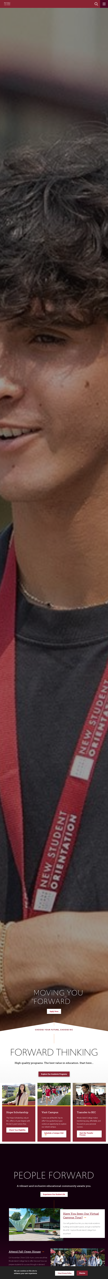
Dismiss (82, 1273)
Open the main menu (104, 4)
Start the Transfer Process (86, 1134)
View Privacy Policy (65, 1273)
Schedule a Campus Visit (53, 1133)
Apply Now (54, 1011)
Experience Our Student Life (54, 1194)
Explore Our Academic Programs (54, 1074)
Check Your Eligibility (17, 1130)
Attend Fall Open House (25, 1251)
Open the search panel (96, 4)
